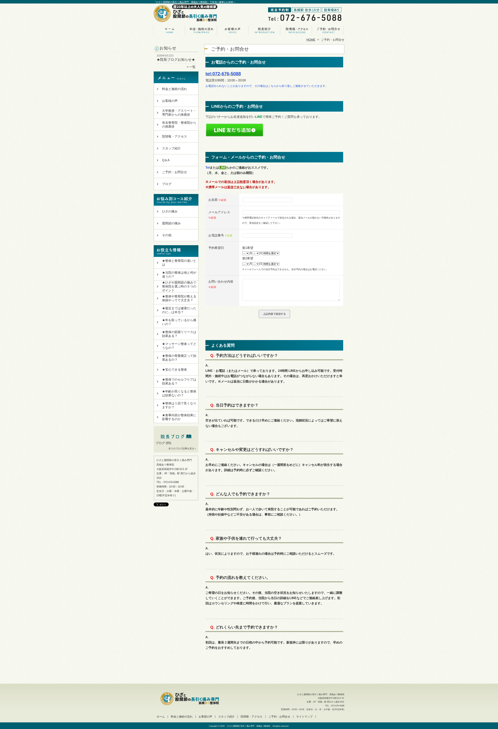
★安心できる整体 (174, 369)
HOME (310, 39)
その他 (166, 235)
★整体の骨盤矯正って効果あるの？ (179, 357)
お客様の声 (233, 30)
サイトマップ (304, 716)
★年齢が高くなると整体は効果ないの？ (179, 393)
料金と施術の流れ (201, 30)
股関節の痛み (171, 223)
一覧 (192, 67)
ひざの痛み (170, 211)
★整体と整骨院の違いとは (179, 262)
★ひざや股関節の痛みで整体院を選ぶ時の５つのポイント (179, 286)
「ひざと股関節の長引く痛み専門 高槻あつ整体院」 (248, 726)
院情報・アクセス (296, 30)
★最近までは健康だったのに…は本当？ (179, 310)
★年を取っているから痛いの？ (179, 322)
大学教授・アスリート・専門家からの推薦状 (179, 112)
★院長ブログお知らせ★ (176, 60)
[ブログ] (176, 438)
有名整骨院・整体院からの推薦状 (179, 124)
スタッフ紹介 (265, 30)
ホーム (170, 30)
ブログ (166, 184)
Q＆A (166, 160)
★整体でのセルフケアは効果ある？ (179, 381)
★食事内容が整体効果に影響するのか (179, 417)
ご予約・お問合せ (328, 30)
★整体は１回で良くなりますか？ (179, 405)
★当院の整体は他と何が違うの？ (179, 274)
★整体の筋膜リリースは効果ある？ (179, 334)
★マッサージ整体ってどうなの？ (179, 345)
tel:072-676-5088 (223, 73)
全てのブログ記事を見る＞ (182, 448)
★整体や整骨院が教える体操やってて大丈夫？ (179, 298)
